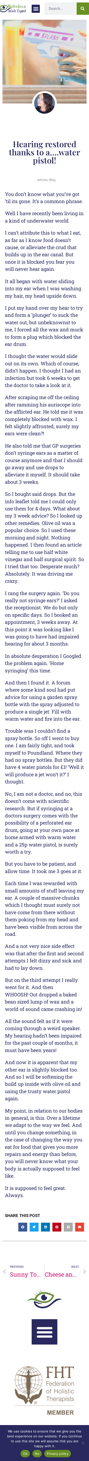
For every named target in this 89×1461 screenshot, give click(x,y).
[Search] (83, 8)
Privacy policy (57, 1454)
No (37, 1454)
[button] (36, 9)
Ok (25, 1454)
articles (42, 180)
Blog (52, 180)
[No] (82, 1443)
